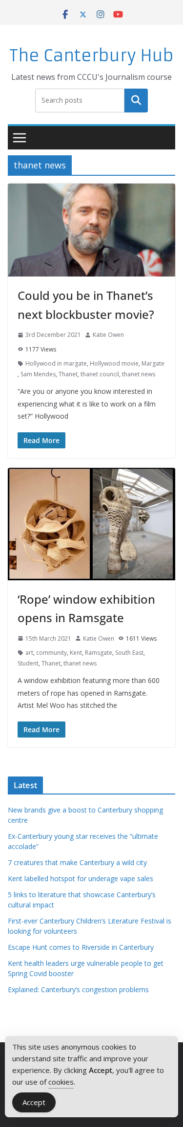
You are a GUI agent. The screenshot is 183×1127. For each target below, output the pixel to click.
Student (28, 663)
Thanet (68, 374)
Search (136, 100)
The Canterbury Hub (91, 56)
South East (129, 652)
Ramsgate (98, 652)
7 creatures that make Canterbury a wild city (77, 862)
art (29, 652)
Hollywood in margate (56, 363)
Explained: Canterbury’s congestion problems (78, 989)
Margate (153, 363)
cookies (61, 1082)
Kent (76, 652)
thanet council (100, 374)
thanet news (138, 374)
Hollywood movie (114, 363)
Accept (33, 1102)
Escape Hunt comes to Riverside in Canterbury (81, 947)
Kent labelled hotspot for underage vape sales (80, 878)
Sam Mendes (38, 374)
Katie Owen (108, 335)
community (51, 652)
